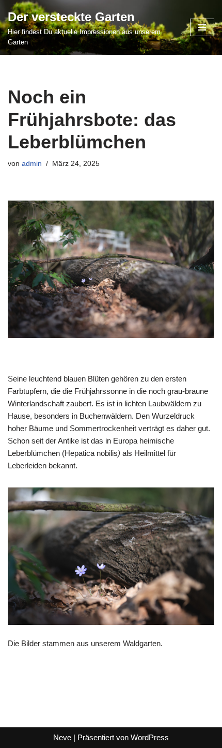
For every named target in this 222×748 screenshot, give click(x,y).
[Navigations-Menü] (202, 27)
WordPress (150, 737)
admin (32, 163)
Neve (62, 737)
